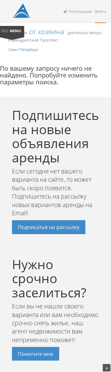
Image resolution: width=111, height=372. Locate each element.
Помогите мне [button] (35, 353)
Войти (100, 11)
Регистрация (79, 11)
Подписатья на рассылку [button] (48, 227)
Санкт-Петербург (24, 49)
